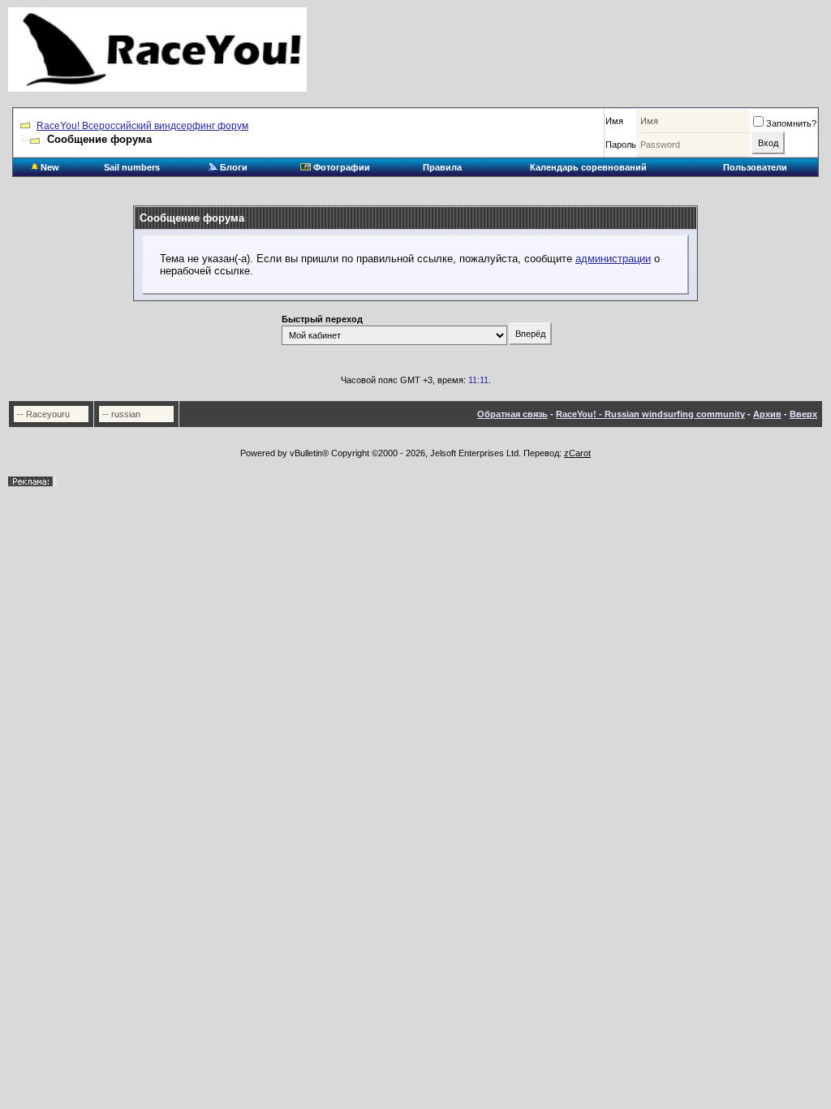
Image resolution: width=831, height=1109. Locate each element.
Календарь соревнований (588, 167)
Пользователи (755, 167)
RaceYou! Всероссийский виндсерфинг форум (142, 126)
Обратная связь (512, 414)
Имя (614, 121)
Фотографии (340, 167)
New (48, 167)
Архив (767, 414)
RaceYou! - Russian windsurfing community (650, 414)
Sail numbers (132, 167)
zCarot (577, 453)
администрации (613, 258)
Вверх (803, 414)
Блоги (232, 167)
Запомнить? (791, 123)
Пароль (620, 144)
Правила (442, 167)
